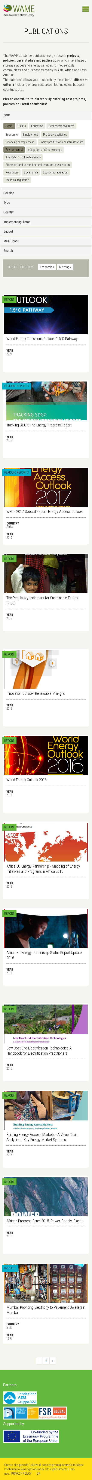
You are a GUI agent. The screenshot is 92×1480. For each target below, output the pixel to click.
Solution (8, 193)
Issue (6, 115)
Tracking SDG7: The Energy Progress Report (38, 425)
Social (9, 126)
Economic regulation (55, 172)
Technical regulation (17, 180)
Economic (12, 134)
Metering (65, 267)
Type (6, 202)
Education (37, 126)
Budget (8, 231)
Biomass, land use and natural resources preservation (38, 165)
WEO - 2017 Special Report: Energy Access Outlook (44, 511)
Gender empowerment (61, 126)
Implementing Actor (16, 222)
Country (8, 212)
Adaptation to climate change (23, 157)
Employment (30, 134)
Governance (31, 172)
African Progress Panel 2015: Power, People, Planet (44, 1221)
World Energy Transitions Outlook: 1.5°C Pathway (42, 338)
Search (8, 251)
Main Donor (11, 241)
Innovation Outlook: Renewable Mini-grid (35, 693)
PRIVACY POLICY (21, 1473)
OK (38, 1473)
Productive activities (55, 134)
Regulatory (12, 172)
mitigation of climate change (45, 149)
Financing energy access (20, 142)
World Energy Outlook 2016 (26, 779)
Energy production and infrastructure (61, 142)
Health (22, 126)
